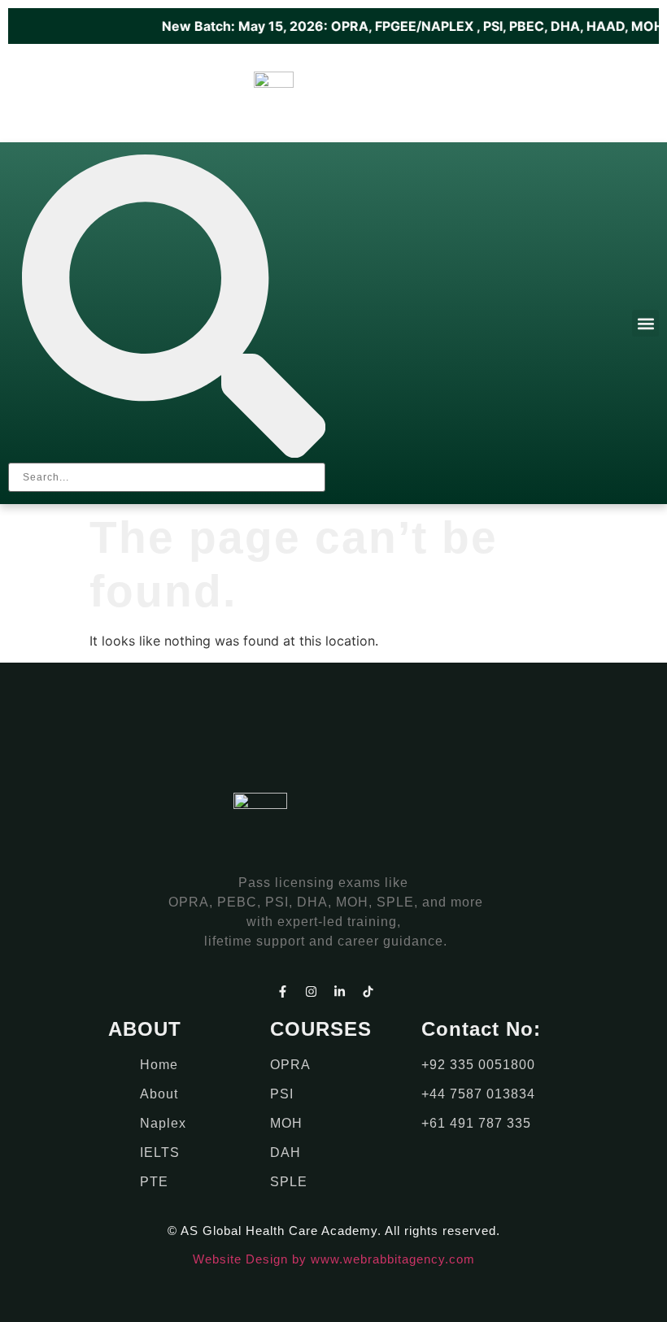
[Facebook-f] (283, 991)
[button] (645, 323)
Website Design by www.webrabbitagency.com (334, 1259)
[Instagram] (311, 991)
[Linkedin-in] (340, 991)
